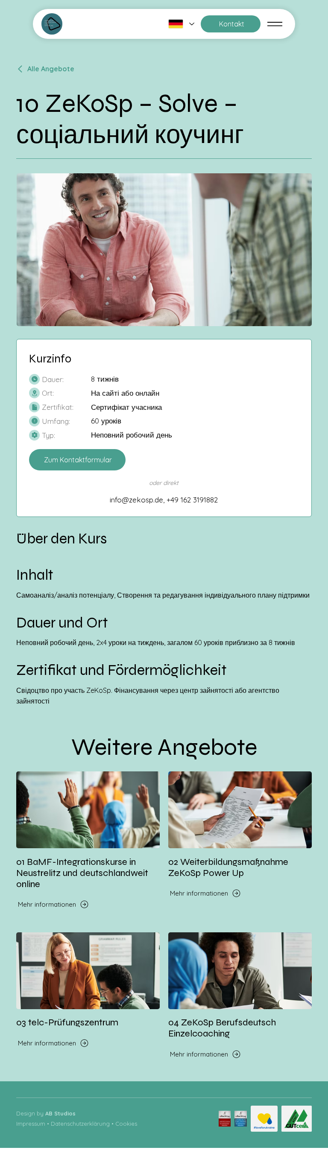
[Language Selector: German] (181, 23)
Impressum (30, 1123)
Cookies (126, 1123)
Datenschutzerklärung (80, 1123)
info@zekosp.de (136, 499)
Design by (46, 1113)
